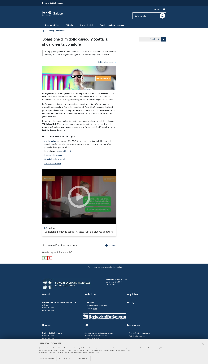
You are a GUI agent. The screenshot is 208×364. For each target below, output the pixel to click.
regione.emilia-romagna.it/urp (102, 333)
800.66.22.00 (104, 335)
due (50, 141)
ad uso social (54, 159)
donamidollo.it (64, 151)
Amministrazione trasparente (139, 333)
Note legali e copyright (137, 336)
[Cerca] (162, 16)
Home (43, 31)
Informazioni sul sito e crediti (97, 305)
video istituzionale (54, 155)
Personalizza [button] (82, 358)
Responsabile (91, 302)
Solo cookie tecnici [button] (47, 358)
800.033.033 (122, 279)
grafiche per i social (52, 162)
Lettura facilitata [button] (106, 62)
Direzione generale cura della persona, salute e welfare (59, 303)
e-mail (95, 308)
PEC (97, 338)
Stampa (112, 245)
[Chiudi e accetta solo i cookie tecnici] (203, 344)
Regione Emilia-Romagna (52, 2)
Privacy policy (97, 352)
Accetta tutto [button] (64, 358)
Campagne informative (56, 30)
